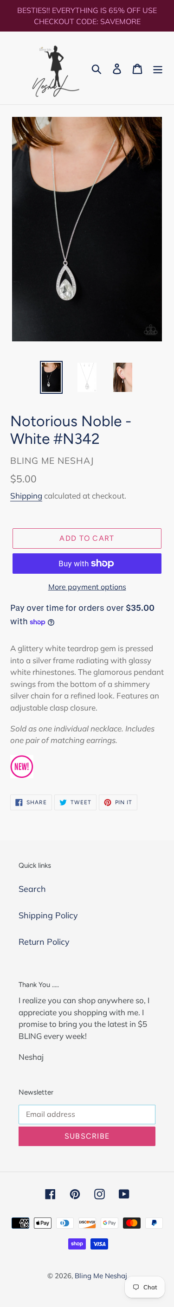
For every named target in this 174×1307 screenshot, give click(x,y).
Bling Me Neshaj (101, 1275)
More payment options (87, 586)
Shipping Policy (48, 915)
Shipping (26, 495)
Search (32, 889)
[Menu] (158, 68)
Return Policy (44, 941)
